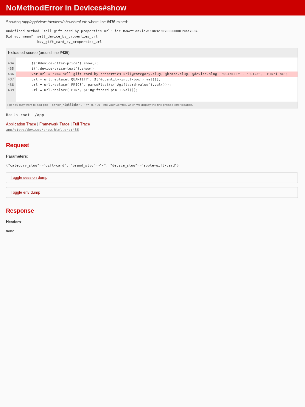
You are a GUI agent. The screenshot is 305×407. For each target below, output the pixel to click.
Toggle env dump (25, 192)
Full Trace (81, 124)
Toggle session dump (29, 177)
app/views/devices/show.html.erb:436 (42, 130)
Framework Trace (54, 124)
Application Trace (21, 124)
